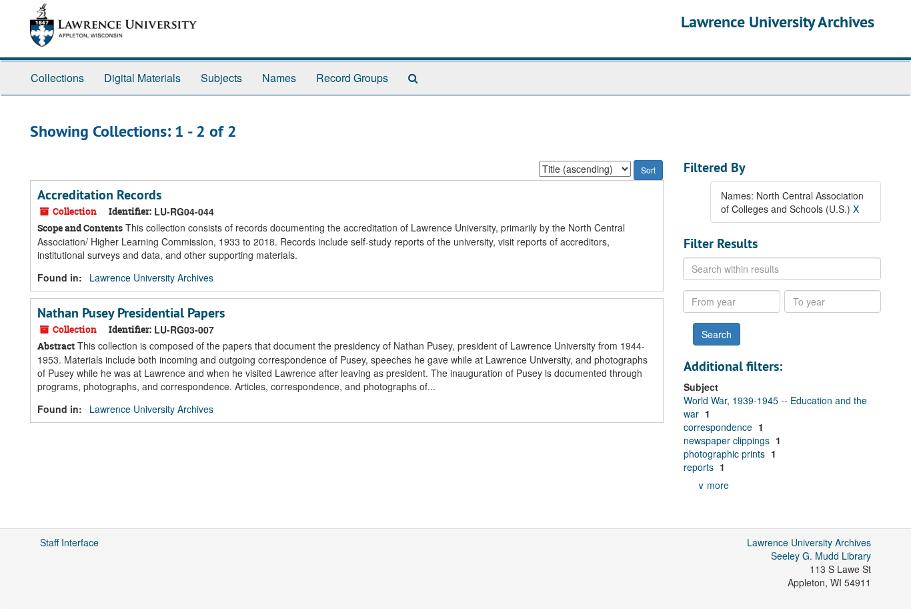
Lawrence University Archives (777, 21)
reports (700, 467)
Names (279, 77)
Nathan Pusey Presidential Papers (131, 313)
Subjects (221, 77)
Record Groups (352, 77)
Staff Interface (69, 542)
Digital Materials (142, 77)
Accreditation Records (99, 194)
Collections (57, 77)
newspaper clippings (728, 440)
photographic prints (726, 453)
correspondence (719, 427)
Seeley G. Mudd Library (821, 555)
